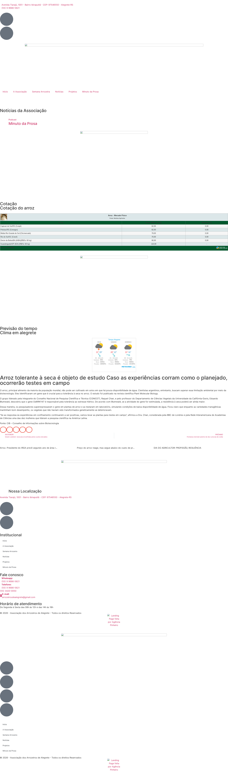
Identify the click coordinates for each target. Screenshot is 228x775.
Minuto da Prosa (90, 91)
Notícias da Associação (23, 110)
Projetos (73, 91)
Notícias (59, 91)
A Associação (20, 91)
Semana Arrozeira (41, 91)
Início (5, 91)
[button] (3, 430)
